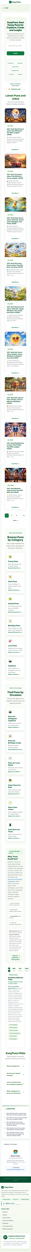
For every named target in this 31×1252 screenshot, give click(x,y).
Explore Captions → (13, 674)
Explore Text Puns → (14, 838)
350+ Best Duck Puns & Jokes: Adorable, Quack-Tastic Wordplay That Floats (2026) (15, 1123)
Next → (15, 520)
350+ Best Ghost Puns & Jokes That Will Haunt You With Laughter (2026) (16, 1114)
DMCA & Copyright (8, 1229)
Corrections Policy (8, 1226)
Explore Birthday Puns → (15, 632)
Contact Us (15, 957)
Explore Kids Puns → (14, 794)
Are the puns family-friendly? (14, 1074)
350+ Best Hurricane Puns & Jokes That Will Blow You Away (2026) (15, 1128)
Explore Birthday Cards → (15, 749)
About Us (15, 955)
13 (24, 515)
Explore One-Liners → (14, 816)
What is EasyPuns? (13, 1066)
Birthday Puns (15, 70)
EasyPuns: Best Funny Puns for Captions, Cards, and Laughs (15, 2)
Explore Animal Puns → (15, 612)
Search (15, 53)
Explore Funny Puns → (14, 568)
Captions (20, 74)
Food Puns (20, 63)
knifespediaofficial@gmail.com (15, 1169)
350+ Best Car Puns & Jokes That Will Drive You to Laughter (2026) (16, 1118)
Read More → (15, 149)
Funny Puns (11, 63)
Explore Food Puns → (14, 590)
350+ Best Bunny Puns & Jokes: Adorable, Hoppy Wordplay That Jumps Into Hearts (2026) (15, 1134)
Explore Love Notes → (14, 771)
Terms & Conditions (8, 1220)
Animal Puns (15, 66)
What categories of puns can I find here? (14, 1092)
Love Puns (11, 74)
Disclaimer (5, 1223)
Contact (5, 1215)
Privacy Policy (15, 959)
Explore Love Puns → (14, 652)
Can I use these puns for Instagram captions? (15, 1083)
